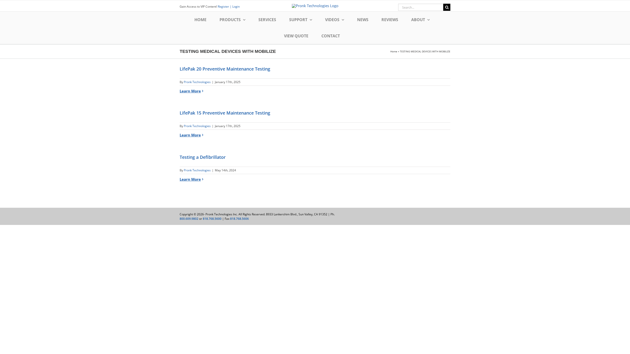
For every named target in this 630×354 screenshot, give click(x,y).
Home (393, 51)
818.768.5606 (239, 219)
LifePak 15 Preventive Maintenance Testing (225, 113)
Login (236, 6)
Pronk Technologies (197, 82)
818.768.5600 (212, 219)
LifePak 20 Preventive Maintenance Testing (225, 69)
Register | (225, 6)
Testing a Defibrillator (203, 157)
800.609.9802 (189, 219)
